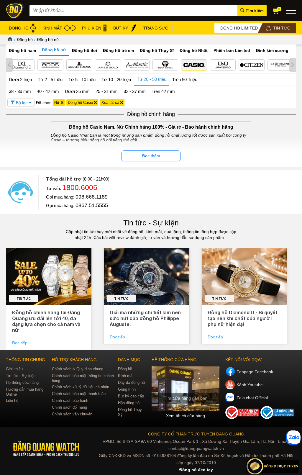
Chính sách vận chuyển (72, 414)
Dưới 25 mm (77, 91)
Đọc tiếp (20, 342)
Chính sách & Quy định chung (77, 369)
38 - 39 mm (20, 91)
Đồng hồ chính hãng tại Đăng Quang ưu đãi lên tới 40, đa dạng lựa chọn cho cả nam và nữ (46, 321)
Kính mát (126, 376)
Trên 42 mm (163, 91)
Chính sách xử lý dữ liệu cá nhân (80, 387)
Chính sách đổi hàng (69, 407)
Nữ (57, 102)
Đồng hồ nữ (48, 39)
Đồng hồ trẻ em (118, 50)
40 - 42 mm (48, 91)
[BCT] (242, 417)
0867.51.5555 (92, 205)
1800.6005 (79, 187)
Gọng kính (127, 389)
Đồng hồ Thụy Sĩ (157, 50)
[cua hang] (185, 388)
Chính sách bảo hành (70, 400)
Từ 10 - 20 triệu (116, 79)
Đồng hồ (25, 39)
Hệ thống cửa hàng (22, 382)
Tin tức (24, 298)
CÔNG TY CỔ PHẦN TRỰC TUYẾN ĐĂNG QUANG (196, 434)
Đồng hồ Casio (81, 102)
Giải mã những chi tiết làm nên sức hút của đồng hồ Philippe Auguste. (145, 318)
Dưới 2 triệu (20, 79)
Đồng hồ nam (22, 50)
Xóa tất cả (110, 102)
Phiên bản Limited (232, 50)
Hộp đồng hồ (128, 403)
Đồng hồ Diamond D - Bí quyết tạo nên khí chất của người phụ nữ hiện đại (243, 318)
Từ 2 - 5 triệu (50, 79)
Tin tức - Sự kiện (151, 223)
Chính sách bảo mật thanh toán (79, 394)
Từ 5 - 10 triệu (82, 79)
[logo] (46, 449)
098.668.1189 (92, 197)
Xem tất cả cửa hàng (185, 415)
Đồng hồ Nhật (194, 50)
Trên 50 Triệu (184, 79)
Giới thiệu (14, 369)
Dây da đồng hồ (131, 382)
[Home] (9, 39)
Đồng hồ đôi (84, 50)
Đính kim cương (272, 50)
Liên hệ (12, 400)
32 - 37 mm (135, 91)
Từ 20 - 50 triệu (151, 79)
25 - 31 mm (107, 91)
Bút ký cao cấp (131, 396)
